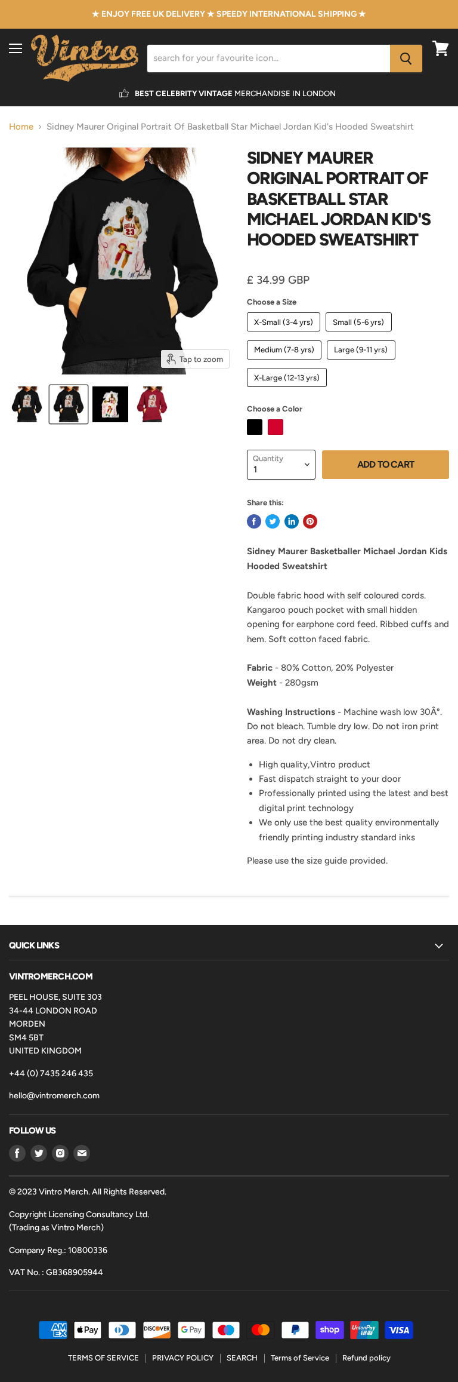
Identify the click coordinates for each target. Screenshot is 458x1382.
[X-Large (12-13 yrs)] (288, 390)
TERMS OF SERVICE (103, 1357)
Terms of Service (300, 1357)
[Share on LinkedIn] (291, 521)
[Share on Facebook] (254, 521)
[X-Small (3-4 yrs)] (285, 334)
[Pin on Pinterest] (310, 521)
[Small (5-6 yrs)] (360, 334)
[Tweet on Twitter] (272, 521)
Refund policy (366, 1357)
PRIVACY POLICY (182, 1357)
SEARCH (242, 1357)
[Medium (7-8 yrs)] (286, 362)
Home (21, 127)
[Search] (406, 58)
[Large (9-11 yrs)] (362, 362)
